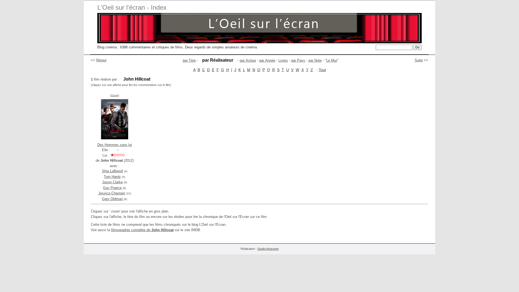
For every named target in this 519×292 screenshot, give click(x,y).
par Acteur (248, 60)
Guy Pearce (112, 188)
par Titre (189, 60)
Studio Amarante (268, 248)
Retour (101, 60)
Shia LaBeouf (112, 171)
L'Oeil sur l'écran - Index (132, 7)
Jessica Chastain (111, 193)
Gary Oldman (112, 199)
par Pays (298, 60)
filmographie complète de (142, 230)
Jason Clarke (112, 182)
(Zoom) (114, 95)
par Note (315, 60)
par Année (267, 60)
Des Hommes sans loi (114, 145)
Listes (283, 60)
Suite (419, 60)
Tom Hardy (112, 177)
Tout (322, 70)
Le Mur (331, 60)
